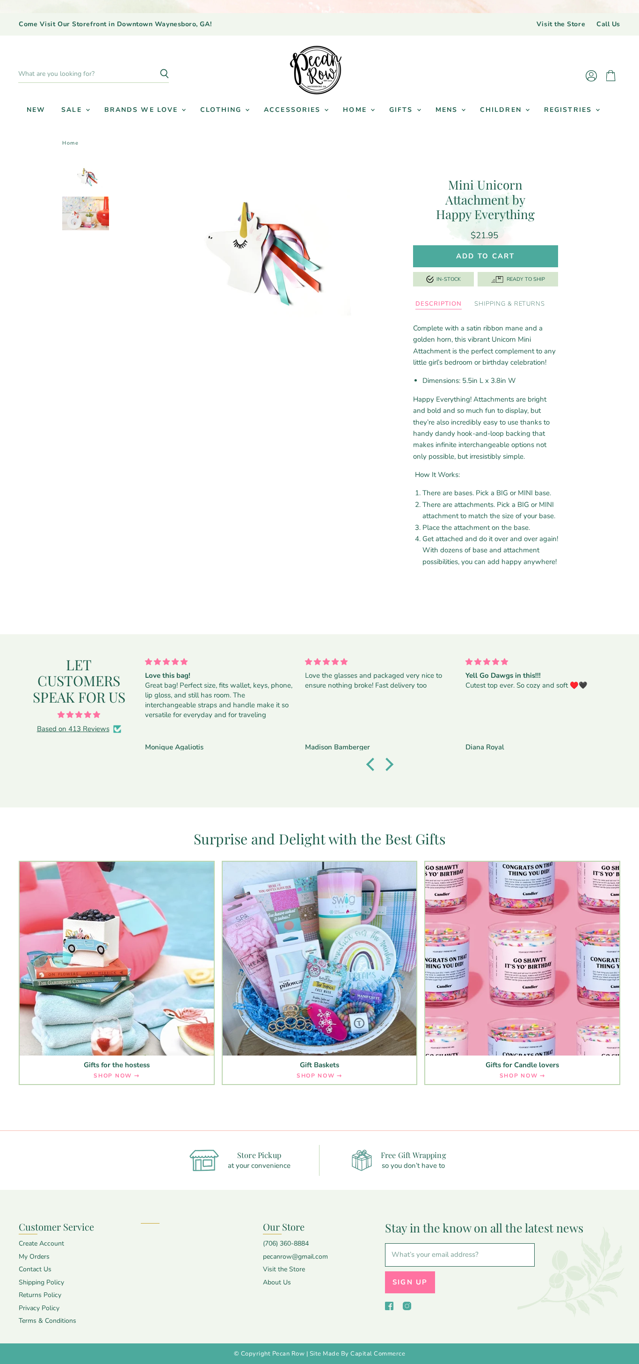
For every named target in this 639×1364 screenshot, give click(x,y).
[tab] (438, 304)
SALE (73, 109)
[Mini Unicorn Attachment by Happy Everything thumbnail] (85, 177)
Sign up (410, 1282)
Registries (569, 109)
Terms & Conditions (47, 1320)
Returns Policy (40, 1295)
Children (502, 109)
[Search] (156, 74)
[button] (372, 764)
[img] (79, 715)
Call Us (608, 24)
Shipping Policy (41, 1282)
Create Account (41, 1243)
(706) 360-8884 (286, 1243)
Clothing (222, 109)
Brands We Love (142, 109)
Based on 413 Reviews (73, 729)
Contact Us (35, 1269)
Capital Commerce (377, 1353)
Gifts (402, 109)
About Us (277, 1282)
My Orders (34, 1256)
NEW (36, 109)
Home (356, 109)
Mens (448, 109)
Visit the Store (561, 24)
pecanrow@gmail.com (295, 1256)
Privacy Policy (39, 1308)
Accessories (293, 109)
